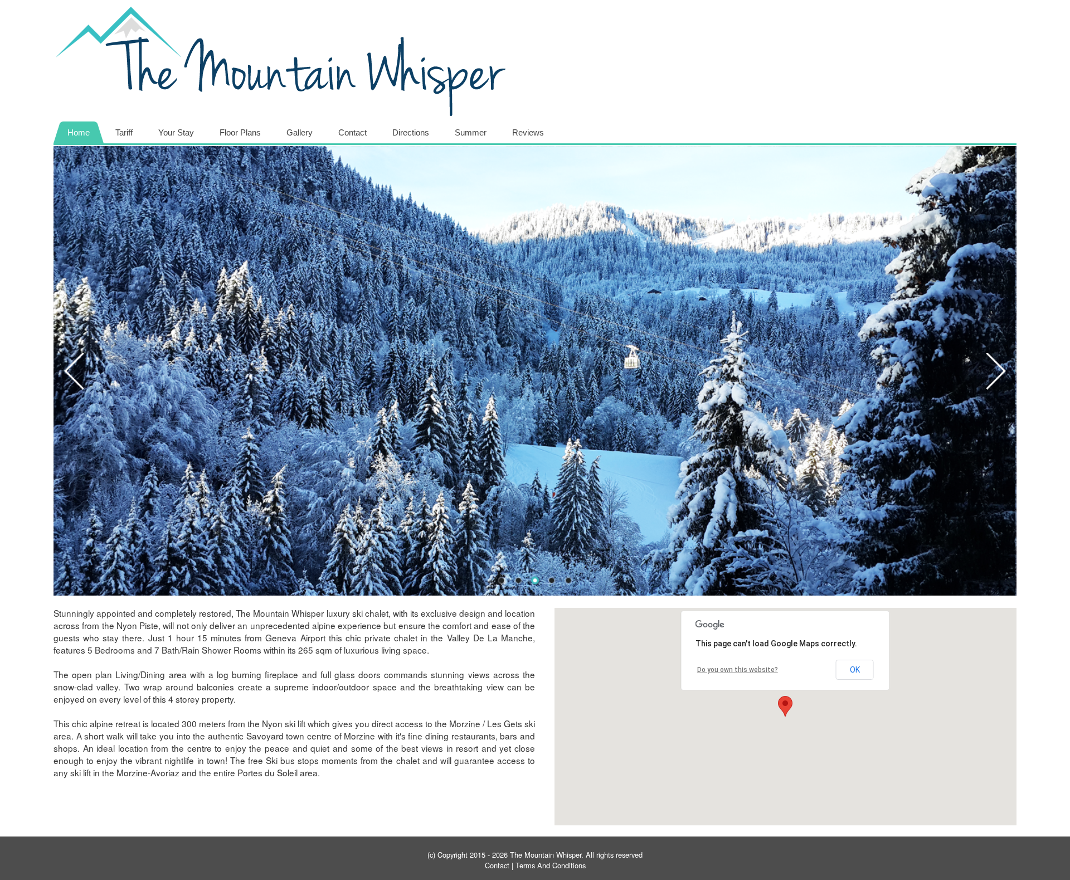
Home (78, 132)
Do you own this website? (737, 670)
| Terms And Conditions (547, 865)
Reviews (528, 132)
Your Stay (176, 132)
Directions (410, 132)
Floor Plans (240, 132)
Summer (471, 132)
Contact (352, 132)
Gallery (299, 132)
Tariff (124, 132)
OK (855, 669)
